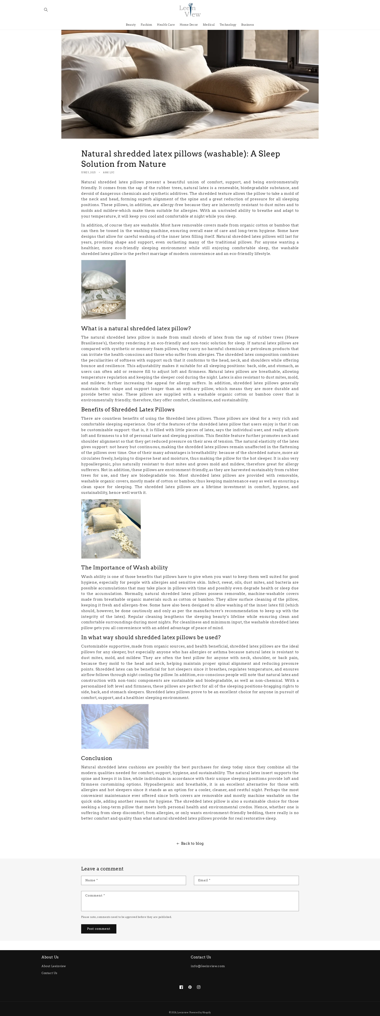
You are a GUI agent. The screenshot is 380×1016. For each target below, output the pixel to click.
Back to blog (192, 843)
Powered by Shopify (200, 1012)
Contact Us (49, 973)
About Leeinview (54, 966)
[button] (46, 9)
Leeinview (182, 1012)
